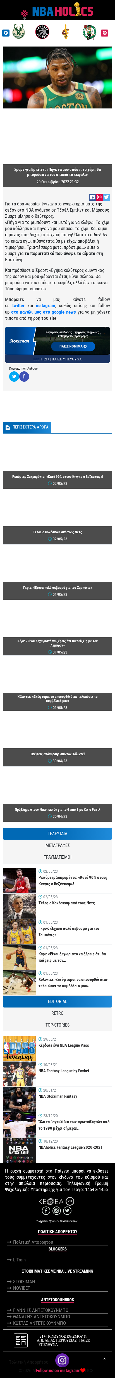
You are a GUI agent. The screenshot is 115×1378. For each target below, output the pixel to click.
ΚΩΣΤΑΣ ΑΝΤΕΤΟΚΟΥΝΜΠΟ (39, 1323)
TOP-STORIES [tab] (57, 1025)
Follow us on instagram (57, 1370)
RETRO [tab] (57, 1013)
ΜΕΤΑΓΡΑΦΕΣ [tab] (57, 845)
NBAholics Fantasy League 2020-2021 (71, 1147)
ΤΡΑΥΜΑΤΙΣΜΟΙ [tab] (57, 857)
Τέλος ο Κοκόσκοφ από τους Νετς (67, 902)
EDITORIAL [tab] (57, 1001)
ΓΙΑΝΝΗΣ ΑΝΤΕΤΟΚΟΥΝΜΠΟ (40, 1310)
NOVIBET (21, 1288)
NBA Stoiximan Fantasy (58, 1096)
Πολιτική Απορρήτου (33, 1242)
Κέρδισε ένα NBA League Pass (64, 1045)
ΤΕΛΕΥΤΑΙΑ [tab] (57, 833)
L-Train (19, 1260)
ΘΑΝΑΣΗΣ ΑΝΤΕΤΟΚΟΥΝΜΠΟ (41, 1316)
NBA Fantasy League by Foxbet (64, 1070)
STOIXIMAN (24, 1281)
